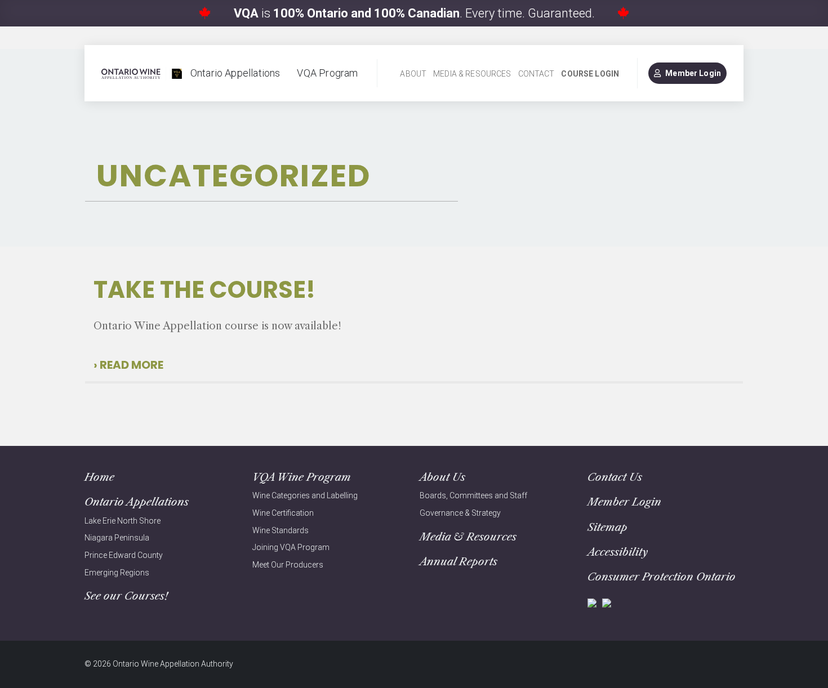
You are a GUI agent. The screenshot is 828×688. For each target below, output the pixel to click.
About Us (442, 477)
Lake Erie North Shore (122, 520)
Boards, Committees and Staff (473, 495)
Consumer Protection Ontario (661, 576)
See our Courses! (126, 595)
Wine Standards (280, 530)
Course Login (590, 73)
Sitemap (607, 527)
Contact (536, 73)
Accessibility (617, 552)
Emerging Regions (116, 572)
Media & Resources (472, 73)
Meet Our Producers (287, 564)
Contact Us (614, 477)
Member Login (693, 73)
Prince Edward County (123, 555)
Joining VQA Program (291, 547)
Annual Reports (458, 561)
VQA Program (327, 73)
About (413, 73)
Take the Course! (204, 289)
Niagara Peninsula (116, 537)
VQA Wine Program (301, 477)
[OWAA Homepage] (141, 73)
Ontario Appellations (235, 73)
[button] (131, 365)
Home (99, 477)
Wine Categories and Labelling (305, 495)
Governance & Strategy (460, 512)
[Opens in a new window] (591, 602)
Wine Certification (283, 512)
